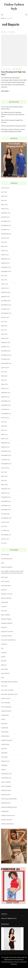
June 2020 (4, 476)
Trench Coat (5, 761)
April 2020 (4, 484)
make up (3, 665)
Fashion (4, 627)
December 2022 (6, 351)
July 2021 (4, 422)
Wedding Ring (5, 794)
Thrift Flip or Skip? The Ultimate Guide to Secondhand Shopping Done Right (13, 130)
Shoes (3, 719)
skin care (4, 723)
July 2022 (4, 371)
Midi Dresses (5, 673)
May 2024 (4, 280)
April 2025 (4, 250)
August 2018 (5, 522)
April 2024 (4, 284)
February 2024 (5, 292)
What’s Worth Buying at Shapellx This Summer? (12, 121)
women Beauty (6, 803)
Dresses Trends (6, 619)
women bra (5, 811)
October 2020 (5, 459)
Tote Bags (4, 757)
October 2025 (5, 229)
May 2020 (4, 480)
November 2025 (6, 225)
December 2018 (6, 505)
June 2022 (4, 376)
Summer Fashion (6, 740)
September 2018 (6, 518)
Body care (4, 577)
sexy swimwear (6, 707)
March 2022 (5, 388)
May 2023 (4, 330)
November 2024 (6, 271)
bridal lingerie (6, 598)
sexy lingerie (17, 69)
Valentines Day (6, 778)
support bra (5, 744)
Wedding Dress (6, 790)
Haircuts (4, 644)
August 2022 (5, 367)
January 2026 (5, 217)
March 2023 (5, 338)
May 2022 (4, 380)
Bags (2, 563)
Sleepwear (4, 727)
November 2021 (6, 405)
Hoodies (4, 652)
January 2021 (5, 447)
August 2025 (5, 238)
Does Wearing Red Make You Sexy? (13, 73)
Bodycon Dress (6, 585)
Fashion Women (6, 636)
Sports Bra (4, 732)
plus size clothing (7, 690)
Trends (3, 769)
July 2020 (4, 472)
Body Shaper (5, 581)
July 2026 (4, 192)
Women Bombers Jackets (9, 807)
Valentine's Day (6, 773)
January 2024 (5, 296)
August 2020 (5, 468)
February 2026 (5, 213)
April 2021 (4, 434)
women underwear (7, 824)
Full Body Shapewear (8, 640)
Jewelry (3, 661)
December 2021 (6, 401)
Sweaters (4, 753)
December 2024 (6, 267)
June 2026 (4, 196)
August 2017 (5, 539)
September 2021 (6, 413)
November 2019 (6, 501)
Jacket (3, 656)
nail (2, 677)
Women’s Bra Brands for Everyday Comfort (13, 126)
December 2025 (6, 221)
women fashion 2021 (8, 815)
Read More (4, 91)
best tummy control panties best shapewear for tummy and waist (12, 572)
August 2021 (5, 417)
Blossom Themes (14, 962)
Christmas (4, 602)
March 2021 (5, 438)
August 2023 (5, 317)
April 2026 (4, 204)
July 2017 (4, 543)
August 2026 (5, 188)
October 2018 (5, 514)
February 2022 (5, 392)
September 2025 (6, 234)
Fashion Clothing (7, 631)
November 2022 (6, 355)
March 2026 (5, 208)
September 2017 (6, 534)
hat (2, 648)
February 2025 (5, 259)
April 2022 (4, 384)
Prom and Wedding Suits (9, 694)
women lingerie (6, 819)
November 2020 (6, 455)
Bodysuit (4, 590)
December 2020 (6, 451)
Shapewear (5, 715)
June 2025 (4, 246)
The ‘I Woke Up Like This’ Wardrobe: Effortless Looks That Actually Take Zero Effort (12, 114)
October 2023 (5, 309)
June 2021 (4, 426)
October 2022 (5, 359)
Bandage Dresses (6, 567)
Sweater (4, 748)
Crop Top (4, 610)
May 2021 (4, 430)
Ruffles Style (5, 698)
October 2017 (5, 530)
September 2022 (6, 363)
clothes (4, 606)
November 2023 (6, 305)
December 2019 (6, 497)
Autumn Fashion (6, 558)
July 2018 (4, 526)
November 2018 (6, 509)
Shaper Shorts (6, 711)
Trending (4, 765)
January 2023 (5, 346)
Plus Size (4, 686)
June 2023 (4, 325)
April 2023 (4, 334)
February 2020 (5, 489)
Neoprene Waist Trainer (9, 682)
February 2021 (5, 443)
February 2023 (5, 342)
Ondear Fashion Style (14, 6)
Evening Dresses (6, 623)
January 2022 (5, 397)
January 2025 (5, 263)
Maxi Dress (4, 669)
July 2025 (4, 242)
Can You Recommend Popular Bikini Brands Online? (12, 108)
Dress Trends (5, 615)
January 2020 (5, 493)
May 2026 (4, 200)
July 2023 (4, 321)
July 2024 (4, 275)
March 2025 (5, 254)
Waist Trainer (6, 782)
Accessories (5, 554)
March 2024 (5, 288)
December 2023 (6, 300)
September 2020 (6, 463)
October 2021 (5, 409)
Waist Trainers (6, 786)
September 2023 (6, 313)
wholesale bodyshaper (9, 799)
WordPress (14, 964)
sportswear (5, 736)
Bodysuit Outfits (6, 594)
